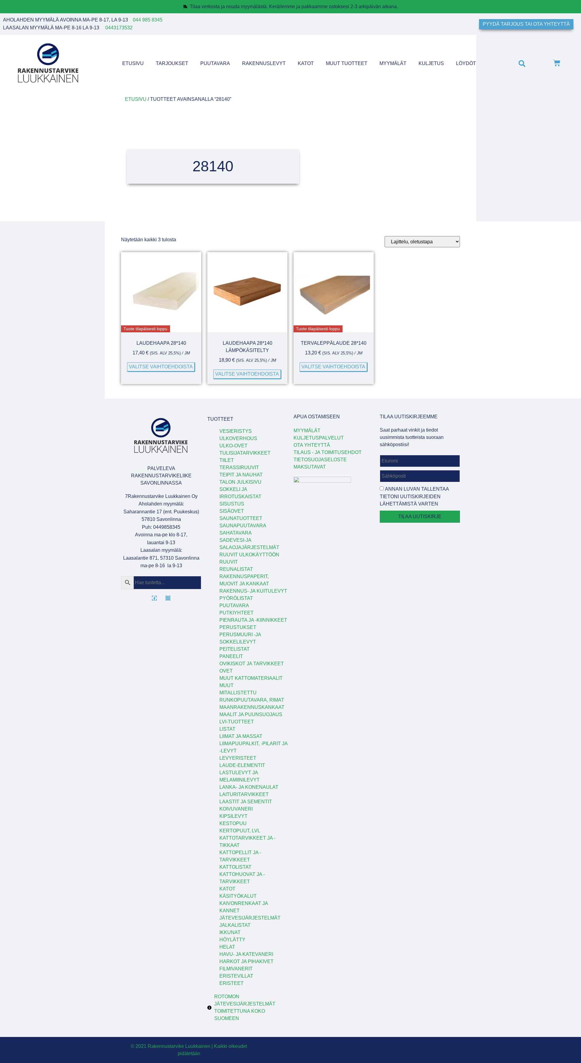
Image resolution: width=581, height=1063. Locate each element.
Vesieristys (235, 431)
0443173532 (119, 27)
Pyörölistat (236, 598)
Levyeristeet (237, 758)
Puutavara (215, 63)
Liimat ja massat (240, 736)
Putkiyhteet (236, 612)
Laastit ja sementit (245, 801)
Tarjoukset (172, 63)
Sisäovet (231, 511)
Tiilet (226, 460)
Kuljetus (431, 63)
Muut (226, 685)
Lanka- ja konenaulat (248, 787)
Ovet (226, 670)
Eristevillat (236, 976)
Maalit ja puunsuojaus (250, 714)
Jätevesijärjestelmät (250, 917)
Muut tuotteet (346, 63)
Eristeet (231, 983)
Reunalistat (236, 569)
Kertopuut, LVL (239, 830)
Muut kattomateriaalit (251, 678)
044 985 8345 (147, 19)
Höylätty (232, 939)
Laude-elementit (242, 765)
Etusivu (133, 63)
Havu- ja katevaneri (246, 954)
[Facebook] (154, 598)
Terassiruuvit (239, 467)
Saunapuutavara (242, 525)
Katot (306, 63)
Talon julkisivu (240, 482)
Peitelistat (234, 649)
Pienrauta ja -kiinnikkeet (253, 620)
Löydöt (466, 63)
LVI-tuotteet (236, 721)
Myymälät (392, 63)
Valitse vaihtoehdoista (161, 366)
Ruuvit (228, 561)
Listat (227, 729)
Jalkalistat (235, 925)
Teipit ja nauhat (241, 474)
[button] (522, 63)
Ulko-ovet (233, 445)
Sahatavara (235, 532)
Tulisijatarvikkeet (245, 453)
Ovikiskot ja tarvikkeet (251, 663)
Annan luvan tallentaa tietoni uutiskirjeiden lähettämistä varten (414, 496)
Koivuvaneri (236, 808)
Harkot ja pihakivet (246, 961)
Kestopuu (233, 823)
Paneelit (231, 656)
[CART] (557, 63)
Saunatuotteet (240, 518)
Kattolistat (235, 867)
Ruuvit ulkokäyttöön (249, 554)
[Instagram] (168, 598)
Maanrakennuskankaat (251, 707)
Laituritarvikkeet (244, 794)
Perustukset (237, 627)
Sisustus (231, 503)
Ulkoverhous (238, 438)
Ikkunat (230, 932)
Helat (227, 946)
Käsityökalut (238, 896)
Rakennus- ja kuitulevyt (253, 591)
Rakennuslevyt (264, 63)
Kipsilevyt (233, 816)
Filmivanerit (236, 968)
